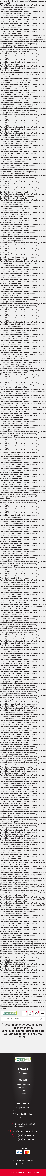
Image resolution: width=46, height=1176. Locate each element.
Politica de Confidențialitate (23, 1114)
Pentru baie (23, 1073)
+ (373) (25, 1135)
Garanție (23, 1090)
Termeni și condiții (23, 1084)
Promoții (23, 1094)
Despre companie (23, 1108)
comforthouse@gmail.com (25, 1131)
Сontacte (23, 1117)
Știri (23, 1097)
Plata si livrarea (23, 1087)
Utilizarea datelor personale (23, 1111)
